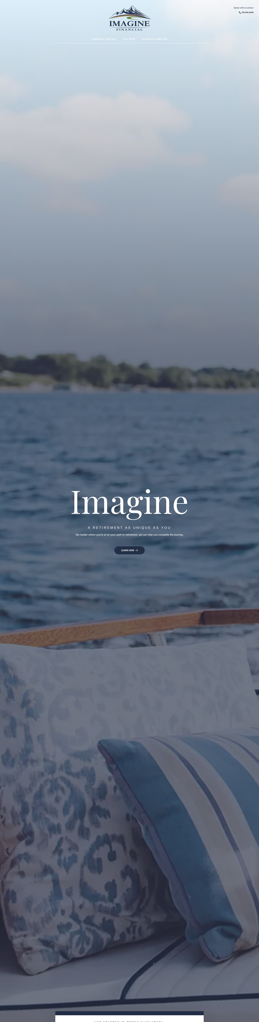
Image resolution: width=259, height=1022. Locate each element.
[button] (129, 550)
